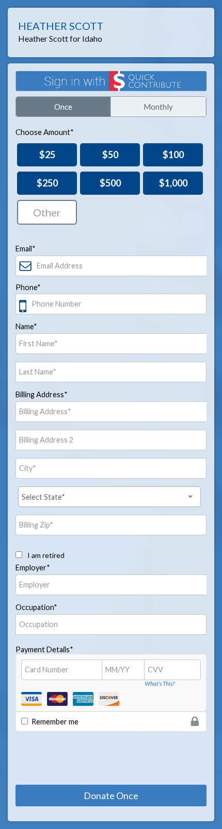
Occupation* (36, 607)
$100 (173, 154)
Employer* (32, 567)
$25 (47, 154)
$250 (47, 183)
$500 (110, 183)
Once (63, 106)
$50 (110, 154)
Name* (26, 326)
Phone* (28, 287)
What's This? (160, 683)
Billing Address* (41, 394)
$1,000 (173, 183)
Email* (25, 248)
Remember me (54, 721)
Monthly (158, 106)
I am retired (45, 555)
